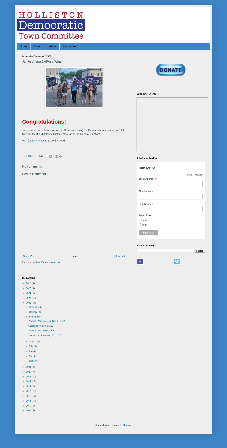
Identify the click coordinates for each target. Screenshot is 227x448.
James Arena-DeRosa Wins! (42, 330)
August (33, 341)
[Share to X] (54, 156)
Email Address (148, 178)
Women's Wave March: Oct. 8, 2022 (46, 320)
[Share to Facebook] (57, 156)
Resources (69, 46)
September (34, 316)
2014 (29, 386)
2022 (29, 302)
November (34, 306)
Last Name (146, 204)
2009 (29, 410)
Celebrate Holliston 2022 (40, 325)
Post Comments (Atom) (48, 262)
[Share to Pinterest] (60, 156)
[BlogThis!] (50, 156)
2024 (29, 293)
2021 (29, 366)
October (33, 311)
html (144, 220)
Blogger (127, 425)
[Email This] (47, 156)
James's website (37, 140)
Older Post (119, 256)
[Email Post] (40, 155)
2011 (29, 400)
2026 (29, 283)
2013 (29, 391)
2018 (29, 376)
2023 (29, 297)
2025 (29, 288)
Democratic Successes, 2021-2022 (45, 335)
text (144, 224)
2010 (29, 405)
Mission (38, 46)
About (53, 46)
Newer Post (29, 256)
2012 (29, 395)
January (33, 360)
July (31, 346)
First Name (146, 191)
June (31, 351)
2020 (29, 371)
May (31, 356)
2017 (29, 381)
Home (23, 46)
